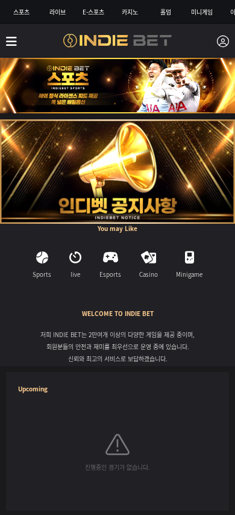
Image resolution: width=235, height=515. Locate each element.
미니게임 (202, 11)
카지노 (130, 11)
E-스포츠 (93, 11)
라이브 (57, 11)
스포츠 (21, 11)
